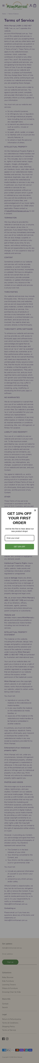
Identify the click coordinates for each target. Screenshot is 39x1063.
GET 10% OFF (19, 547)
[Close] (35, 510)
